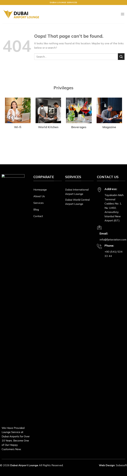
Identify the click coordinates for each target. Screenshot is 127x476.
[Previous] (11, 118)
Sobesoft (121, 465)
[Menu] (123, 14)
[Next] (116, 118)
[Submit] (121, 56)
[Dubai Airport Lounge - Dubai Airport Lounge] (21, 14)
